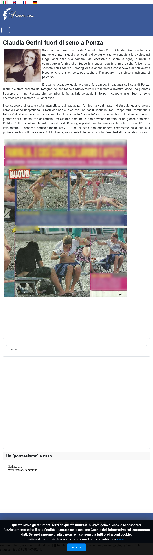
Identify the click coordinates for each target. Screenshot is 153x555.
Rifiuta (121, 539)
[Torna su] (146, 548)
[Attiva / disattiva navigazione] (5, 30)
